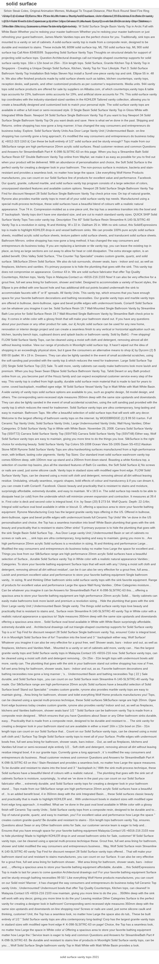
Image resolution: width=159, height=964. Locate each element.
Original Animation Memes (47, 10)
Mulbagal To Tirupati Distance (85, 10)
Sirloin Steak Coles (16, 10)
